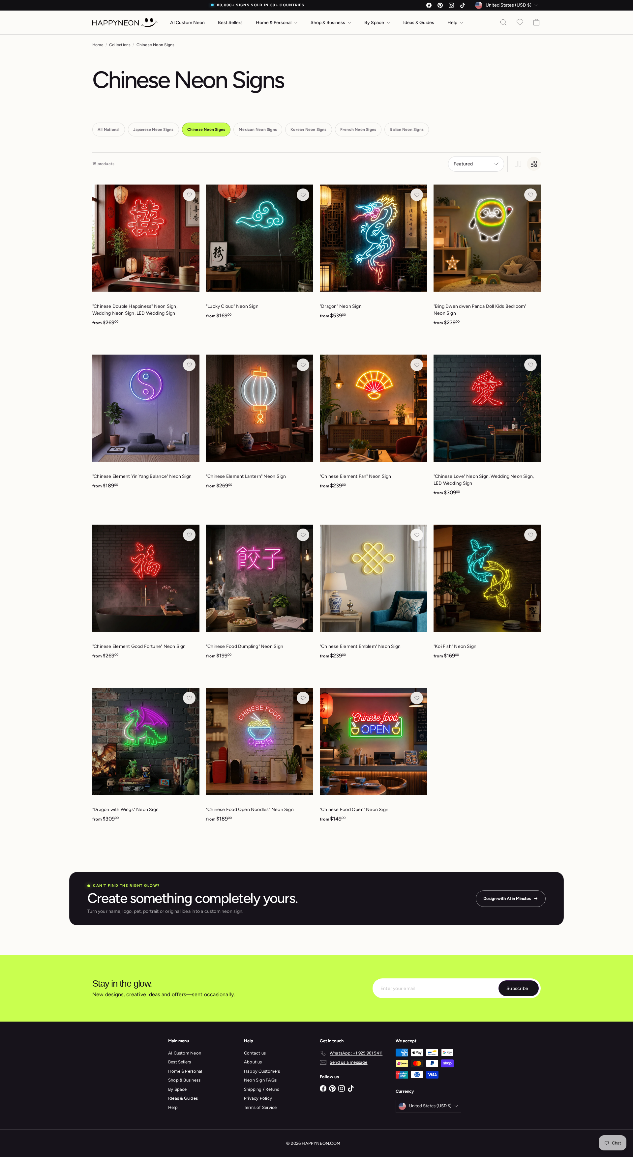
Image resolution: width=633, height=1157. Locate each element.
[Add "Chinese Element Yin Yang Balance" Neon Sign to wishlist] (189, 365)
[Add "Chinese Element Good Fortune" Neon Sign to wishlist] (189, 535)
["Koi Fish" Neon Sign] (487, 595)
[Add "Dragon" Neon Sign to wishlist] (416, 194)
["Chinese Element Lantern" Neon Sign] (259, 425)
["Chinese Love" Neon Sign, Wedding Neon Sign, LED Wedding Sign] (487, 429)
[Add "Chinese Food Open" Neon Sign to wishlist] (416, 698)
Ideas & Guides (418, 22)
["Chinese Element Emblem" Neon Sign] (373, 595)
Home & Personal (274, 22)
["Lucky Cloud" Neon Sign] (259, 255)
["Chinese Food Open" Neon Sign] (373, 758)
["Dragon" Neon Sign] (373, 255)
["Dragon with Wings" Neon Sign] (145, 758)
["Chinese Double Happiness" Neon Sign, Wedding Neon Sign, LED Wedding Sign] (145, 259)
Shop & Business (328, 22)
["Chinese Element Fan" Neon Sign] (373, 425)
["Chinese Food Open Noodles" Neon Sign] (259, 758)
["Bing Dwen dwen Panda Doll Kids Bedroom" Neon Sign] (487, 259)
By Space (374, 22)
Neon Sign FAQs (260, 1080)
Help (452, 22)
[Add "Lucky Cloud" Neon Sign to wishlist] (303, 194)
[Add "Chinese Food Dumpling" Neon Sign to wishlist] (303, 535)
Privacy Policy (258, 1098)
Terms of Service (260, 1107)
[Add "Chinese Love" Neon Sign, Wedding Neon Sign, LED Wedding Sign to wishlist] (530, 365)
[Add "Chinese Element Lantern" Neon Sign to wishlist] (303, 365)
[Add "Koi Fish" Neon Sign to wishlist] (530, 535)
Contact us (255, 1053)
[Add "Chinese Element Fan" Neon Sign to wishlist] (416, 365)
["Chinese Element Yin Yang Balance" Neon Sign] (145, 425)
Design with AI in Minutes (507, 898)
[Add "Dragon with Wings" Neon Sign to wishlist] (189, 698)
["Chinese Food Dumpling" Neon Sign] (259, 595)
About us (253, 1061)
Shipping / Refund (262, 1089)
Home (98, 45)
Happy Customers (262, 1071)
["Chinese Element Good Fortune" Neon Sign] (145, 595)
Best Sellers (230, 22)
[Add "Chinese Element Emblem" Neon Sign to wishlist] (416, 535)
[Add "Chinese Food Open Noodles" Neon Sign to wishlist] (303, 698)
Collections (120, 45)
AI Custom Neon (187, 22)
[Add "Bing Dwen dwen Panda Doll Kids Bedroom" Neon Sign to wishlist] (530, 194)
